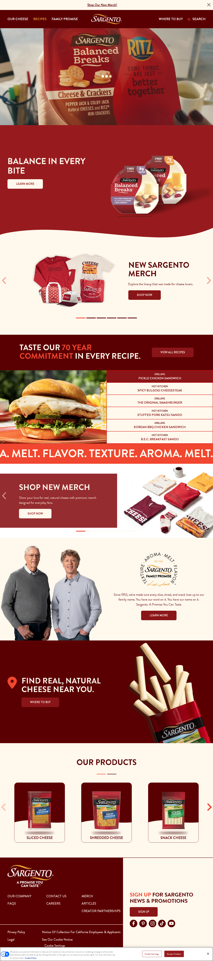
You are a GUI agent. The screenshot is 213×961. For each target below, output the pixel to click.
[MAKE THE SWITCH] (132, 531)
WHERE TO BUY (171, 19)
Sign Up (143, 912)
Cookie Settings (152, 953)
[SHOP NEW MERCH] (80, 531)
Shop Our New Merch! (102, 4)
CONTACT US (56, 896)
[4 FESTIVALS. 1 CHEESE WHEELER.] (101, 531)
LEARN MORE (25, 184)
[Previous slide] (4, 807)
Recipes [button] (40, 19)
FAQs (11, 903)
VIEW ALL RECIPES (172, 352)
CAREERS (53, 903)
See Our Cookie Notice (57, 939)
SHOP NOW (35, 514)
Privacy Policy (16, 932)
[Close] (209, 5)
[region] (106, 954)
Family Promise (65, 19)
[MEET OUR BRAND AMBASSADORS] (122, 531)
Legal (10, 939)
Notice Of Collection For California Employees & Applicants (81, 932)
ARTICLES (89, 903)
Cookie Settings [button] (54, 945)
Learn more (159, 615)
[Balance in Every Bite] (91, 531)
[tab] (159, 376)
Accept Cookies (174, 953)
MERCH (87, 896)
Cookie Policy (30, 957)
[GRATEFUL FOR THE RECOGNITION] (111, 531)
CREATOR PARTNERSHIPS (101, 911)
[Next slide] (209, 807)
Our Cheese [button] (17, 19)
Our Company (19, 896)
